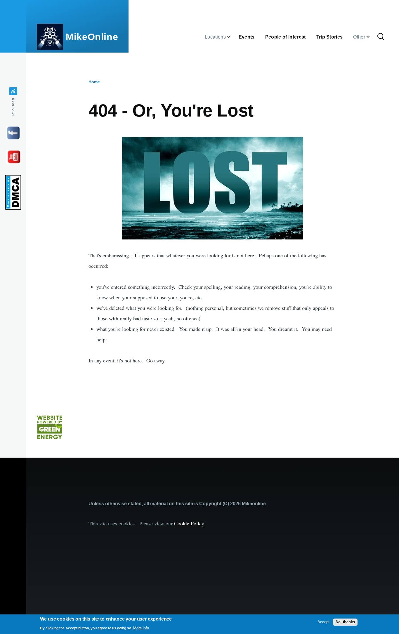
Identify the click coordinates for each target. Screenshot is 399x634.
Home (94, 81)
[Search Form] (380, 37)
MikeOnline (92, 37)
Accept (323, 622)
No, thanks (345, 622)
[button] (213, 188)
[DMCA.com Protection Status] (13, 192)
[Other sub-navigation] (371, 36)
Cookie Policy (189, 523)
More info (141, 628)
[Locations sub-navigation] (232, 36)
